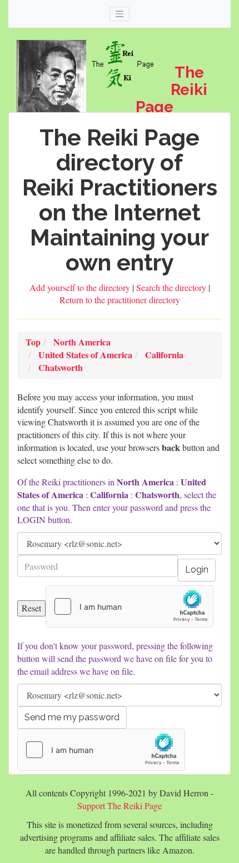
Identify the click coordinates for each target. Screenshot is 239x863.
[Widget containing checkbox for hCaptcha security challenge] (129, 606)
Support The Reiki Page (119, 805)
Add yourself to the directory (80, 287)
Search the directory (172, 287)
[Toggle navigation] (119, 14)
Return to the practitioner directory (119, 299)
